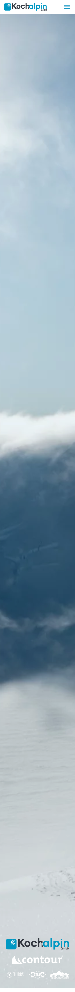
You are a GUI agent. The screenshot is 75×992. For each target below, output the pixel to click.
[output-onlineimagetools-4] (37, 971)
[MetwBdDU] (37, 957)
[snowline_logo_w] (59, 972)
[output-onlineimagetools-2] (15, 972)
